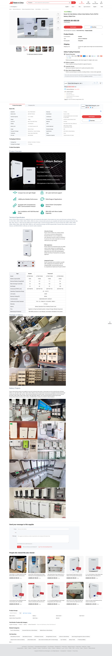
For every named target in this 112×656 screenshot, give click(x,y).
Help (79, 6)
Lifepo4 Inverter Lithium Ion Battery (17, 639)
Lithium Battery (38, 9)
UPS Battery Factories (38, 636)
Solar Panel (81, 615)
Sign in (101, 3)
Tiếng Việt (85, 648)
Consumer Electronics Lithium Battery (29, 630)
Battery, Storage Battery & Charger (28, 9)
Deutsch (53, 648)
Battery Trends (72, 639)
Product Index (78, 646)
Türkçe (81, 648)
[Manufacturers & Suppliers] (16, 2)
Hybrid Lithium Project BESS (15, 618)
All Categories (14, 6)
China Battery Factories (15, 636)
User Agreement (63, 650)
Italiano (49, 648)
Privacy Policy (75, 650)
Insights (88, 646)
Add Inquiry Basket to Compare (35, 54)
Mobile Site (84, 646)
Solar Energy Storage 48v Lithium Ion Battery (81, 636)
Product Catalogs (27, 613)
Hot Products (24, 646)
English (25, 648)
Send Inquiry (73, 27)
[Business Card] (100, 111)
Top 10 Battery (63, 639)
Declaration (69, 650)
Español (29, 648)
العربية (63, 648)
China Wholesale (51, 646)
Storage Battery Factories (51, 636)
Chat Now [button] (94, 27)
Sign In (65, 99)
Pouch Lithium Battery (14, 630)
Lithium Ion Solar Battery (64, 636)
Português (34, 648)
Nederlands (58, 648)
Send (19, 546)
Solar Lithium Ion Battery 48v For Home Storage (48, 639)
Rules (102, 6)
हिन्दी (73, 648)
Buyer (73, 6)
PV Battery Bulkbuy (81, 639)
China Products (30, 646)
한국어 (66, 648)
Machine (57, 618)
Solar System (58, 615)
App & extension (87, 6)
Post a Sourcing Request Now (45, 546)
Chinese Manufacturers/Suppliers (40, 646)
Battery (34, 615)
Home (10, 9)
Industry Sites (64, 646)
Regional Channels (71, 646)
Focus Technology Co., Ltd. (47, 650)
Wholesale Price (58, 646)
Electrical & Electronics (17, 9)
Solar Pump (35, 618)
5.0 (86, 107)
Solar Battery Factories (27, 636)
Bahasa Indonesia (92, 648)
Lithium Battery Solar (31, 639)
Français (39, 648)
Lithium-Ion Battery (45, 9)
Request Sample (88, 30)
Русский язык (44, 648)
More (10, 642)
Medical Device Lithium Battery (46, 630)
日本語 (70, 648)
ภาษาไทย (77, 648)
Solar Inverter (12, 615)
